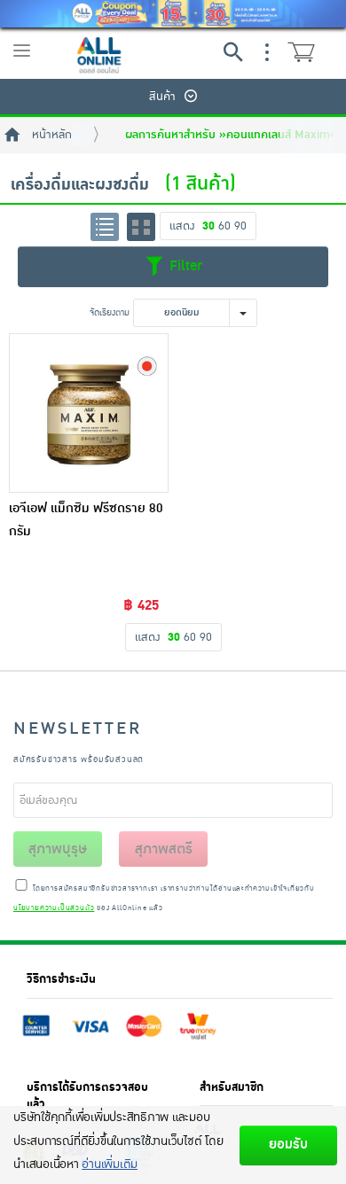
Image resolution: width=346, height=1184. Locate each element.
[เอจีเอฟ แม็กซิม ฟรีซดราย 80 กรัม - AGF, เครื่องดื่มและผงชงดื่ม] (89, 413)
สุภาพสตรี (164, 849)
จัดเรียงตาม (110, 312)
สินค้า (162, 96)
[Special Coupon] (173, 13)
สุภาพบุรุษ (57, 849)
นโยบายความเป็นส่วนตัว (53, 908)
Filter (183, 266)
